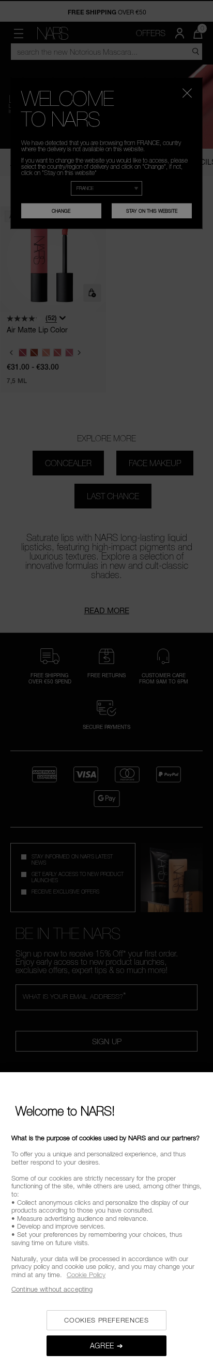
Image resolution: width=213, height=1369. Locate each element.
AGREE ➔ (107, 1345)
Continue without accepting (52, 1289)
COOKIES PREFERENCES (106, 1320)
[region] (106, 1220)
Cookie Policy (86, 1274)
